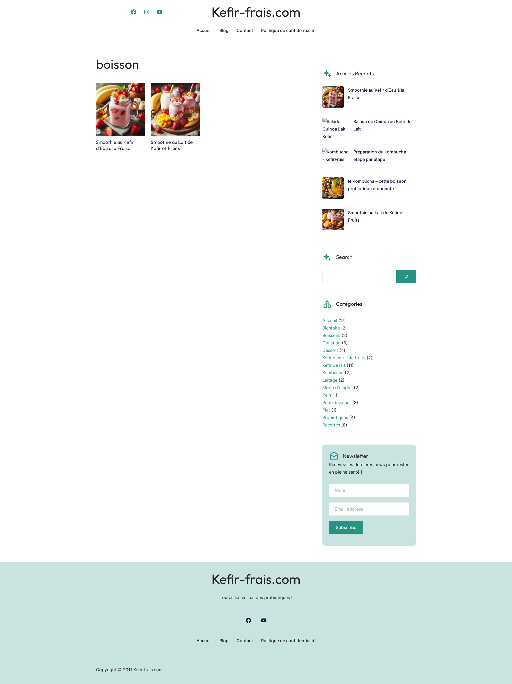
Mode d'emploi (337, 387)
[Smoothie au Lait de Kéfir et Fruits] (333, 220)
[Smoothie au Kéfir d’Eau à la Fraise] (333, 98)
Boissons (331, 335)
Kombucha (332, 372)
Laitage (329, 380)
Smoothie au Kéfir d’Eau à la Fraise (115, 145)
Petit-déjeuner (336, 402)
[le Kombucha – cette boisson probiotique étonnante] (333, 189)
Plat (326, 410)
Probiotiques (335, 417)
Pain (326, 395)
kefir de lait (333, 365)
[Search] (406, 276)
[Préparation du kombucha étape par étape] (335, 158)
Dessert (330, 350)
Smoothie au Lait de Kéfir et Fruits (172, 145)
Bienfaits (331, 328)
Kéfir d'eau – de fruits (343, 357)
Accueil (329, 320)
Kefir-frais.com (256, 11)
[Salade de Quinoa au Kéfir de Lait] (335, 129)
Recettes (331, 424)
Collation (331, 342)
